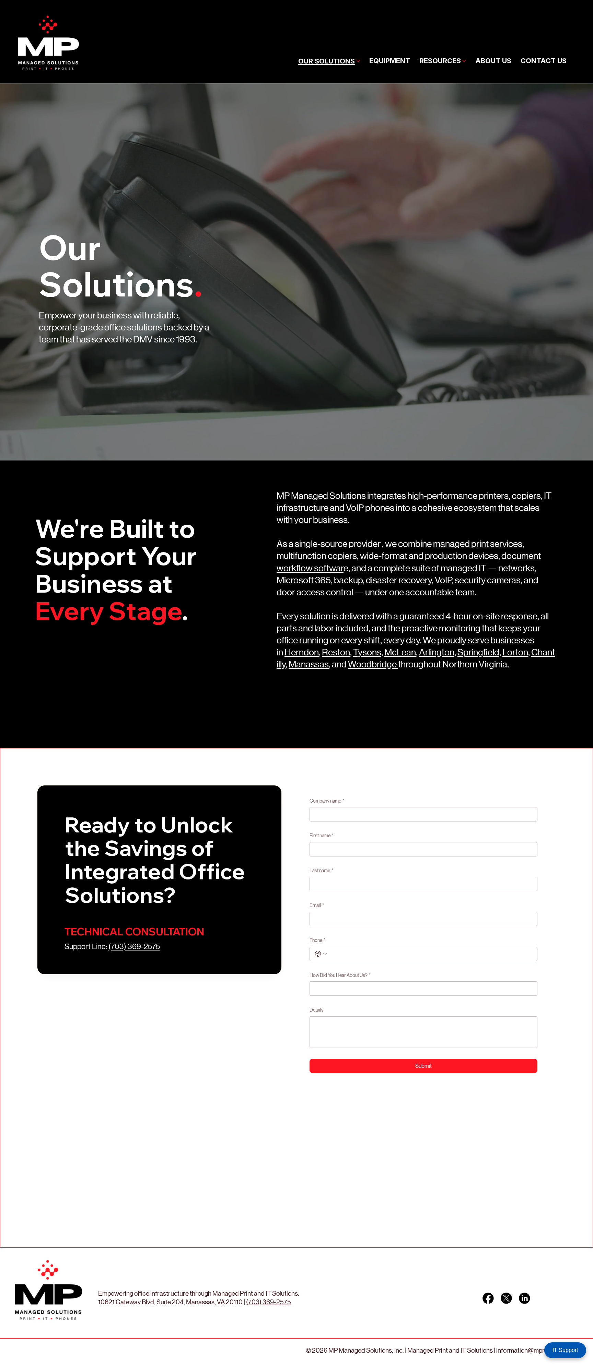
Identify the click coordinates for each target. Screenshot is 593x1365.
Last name (321, 870)
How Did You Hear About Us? (340, 975)
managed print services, (478, 543)
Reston (336, 652)
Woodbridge (373, 664)
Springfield (478, 652)
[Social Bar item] (488, 1298)
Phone (317, 940)
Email (317, 905)
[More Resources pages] (464, 61)
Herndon (301, 652)
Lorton (515, 652)
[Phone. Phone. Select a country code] (321, 954)
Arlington (436, 652)
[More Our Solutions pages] (358, 61)
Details (317, 1010)
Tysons (367, 652)
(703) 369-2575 (134, 946)
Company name (327, 801)
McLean (400, 652)
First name (322, 835)
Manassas (309, 664)
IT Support (565, 1350)
